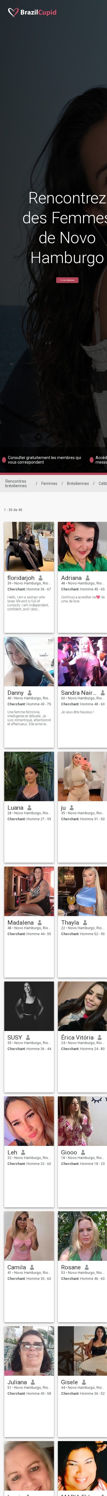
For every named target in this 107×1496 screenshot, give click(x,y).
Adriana (71, 578)
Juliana (17, 1382)
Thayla (70, 922)
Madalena (20, 922)
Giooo (69, 1152)
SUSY (14, 1037)
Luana (15, 807)
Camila (16, 1267)
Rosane (71, 1267)
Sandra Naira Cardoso (79, 692)
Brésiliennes (78, 483)
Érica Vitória (77, 1037)
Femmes (49, 483)
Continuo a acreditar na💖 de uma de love (83, 599)
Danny (15, 692)
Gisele (69, 1382)
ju (63, 807)
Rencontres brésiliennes (16, 483)
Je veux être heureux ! (77, 712)
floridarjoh (21, 578)
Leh (12, 1152)
